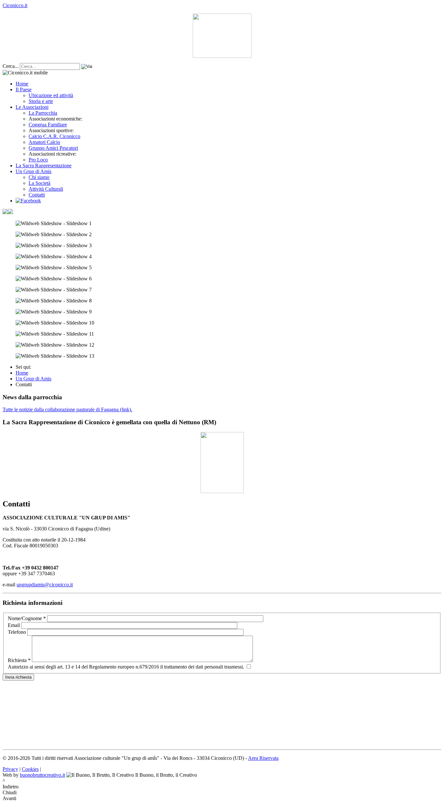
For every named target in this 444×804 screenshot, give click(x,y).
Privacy (10, 769)
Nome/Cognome (27, 618)
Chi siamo (39, 177)
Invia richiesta (18, 677)
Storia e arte (41, 101)
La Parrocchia (43, 113)
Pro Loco (38, 159)
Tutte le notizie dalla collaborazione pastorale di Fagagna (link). (67, 409)
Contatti (37, 195)
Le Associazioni (32, 107)
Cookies (30, 769)
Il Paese (24, 89)
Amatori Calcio (44, 142)
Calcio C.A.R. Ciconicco (54, 136)
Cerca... (11, 66)
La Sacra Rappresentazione (44, 165)
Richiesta (19, 660)
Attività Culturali (46, 189)
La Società (39, 183)
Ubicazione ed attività (51, 95)
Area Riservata (263, 758)
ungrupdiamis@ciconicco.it (45, 584)
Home (22, 83)
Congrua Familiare (48, 124)
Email (14, 625)
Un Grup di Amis (33, 171)
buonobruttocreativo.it (42, 775)
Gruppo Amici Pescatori (53, 148)
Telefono (17, 632)
